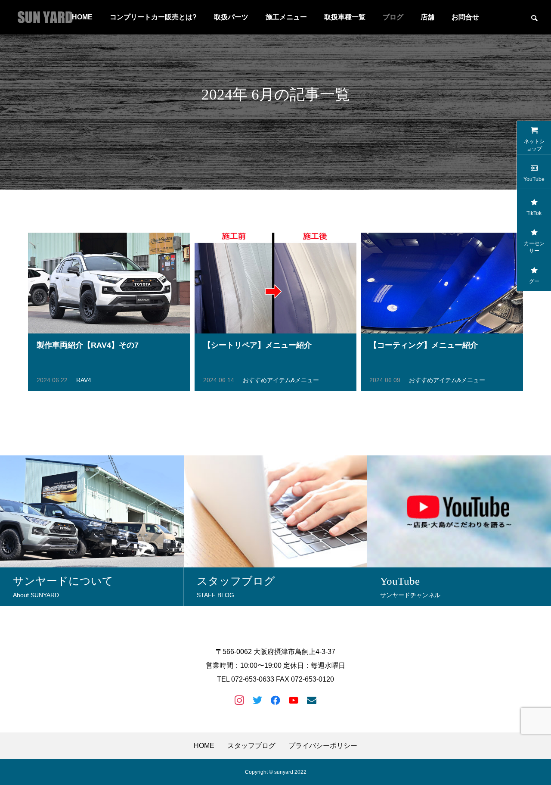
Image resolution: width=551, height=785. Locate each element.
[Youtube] (293, 699)
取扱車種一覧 (344, 17)
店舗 (427, 17)
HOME (204, 745)
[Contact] (311, 699)
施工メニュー (286, 17)
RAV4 (83, 380)
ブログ (393, 17)
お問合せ (465, 17)
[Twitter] (257, 699)
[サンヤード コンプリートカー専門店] (45, 17)
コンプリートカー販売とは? (153, 17)
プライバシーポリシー (322, 745)
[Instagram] (239, 699)
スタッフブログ (251, 745)
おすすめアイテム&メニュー (281, 380)
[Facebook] (275, 699)
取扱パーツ (231, 17)
